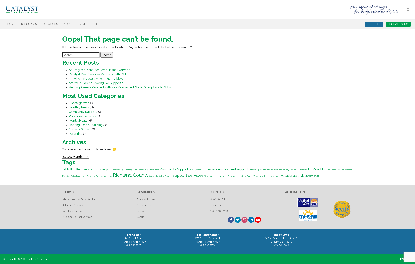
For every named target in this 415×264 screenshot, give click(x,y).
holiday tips (288, 170)
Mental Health (79, 120)
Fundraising (254, 170)
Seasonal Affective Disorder (160, 176)
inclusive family (300, 170)
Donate (140, 216)
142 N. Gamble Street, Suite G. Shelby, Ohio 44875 (281, 240)
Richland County (131, 175)
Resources (29, 24)
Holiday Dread (276, 170)
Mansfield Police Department (74, 176)
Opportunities (144, 205)
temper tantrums (220, 176)
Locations (50, 24)
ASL (135, 170)
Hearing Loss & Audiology (86, 125)
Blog (98, 24)
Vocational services (294, 175)
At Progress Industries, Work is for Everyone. (100, 70)
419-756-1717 (133, 245)
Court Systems (195, 170)
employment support (233, 169)
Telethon (208, 176)
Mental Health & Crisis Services (80, 199)
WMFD (316, 176)
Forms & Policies (146, 199)
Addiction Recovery (75, 169)
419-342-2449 (281, 245)
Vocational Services (82, 116)
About (68, 24)
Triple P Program (254, 176)
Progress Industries (104, 176)
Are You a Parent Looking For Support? (96, 83)
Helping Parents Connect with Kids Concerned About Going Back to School (121, 87)
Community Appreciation (148, 170)
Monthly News (79, 107)
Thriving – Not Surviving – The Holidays (96, 78)
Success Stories (80, 129)
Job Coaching (317, 169)
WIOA (310, 176)
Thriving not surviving (237, 176)
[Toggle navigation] (408, 9)
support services (188, 175)
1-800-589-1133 (219, 211)
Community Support (83, 111)
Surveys (141, 211)
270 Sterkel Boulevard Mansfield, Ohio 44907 (207, 240)
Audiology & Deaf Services (77, 216)
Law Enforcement (344, 170)
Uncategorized (79, 103)
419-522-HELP (218, 199)
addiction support (100, 169)
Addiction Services (73, 205)
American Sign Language (122, 170)
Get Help (374, 24)
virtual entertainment (271, 176)
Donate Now (398, 24)
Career (84, 24)
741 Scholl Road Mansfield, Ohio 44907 (133, 240)
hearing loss (265, 170)
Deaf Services (209, 169)
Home (11, 24)
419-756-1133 (207, 245)
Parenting (75, 133)
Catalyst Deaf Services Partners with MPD (98, 74)
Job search (331, 170)
